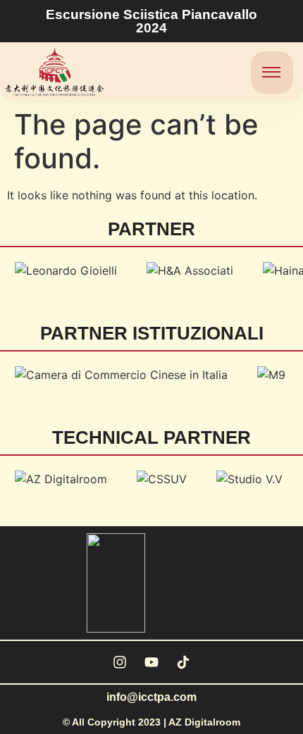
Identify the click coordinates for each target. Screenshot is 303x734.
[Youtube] (151, 662)
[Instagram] (120, 662)
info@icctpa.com (151, 697)
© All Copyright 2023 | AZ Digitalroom (151, 722)
